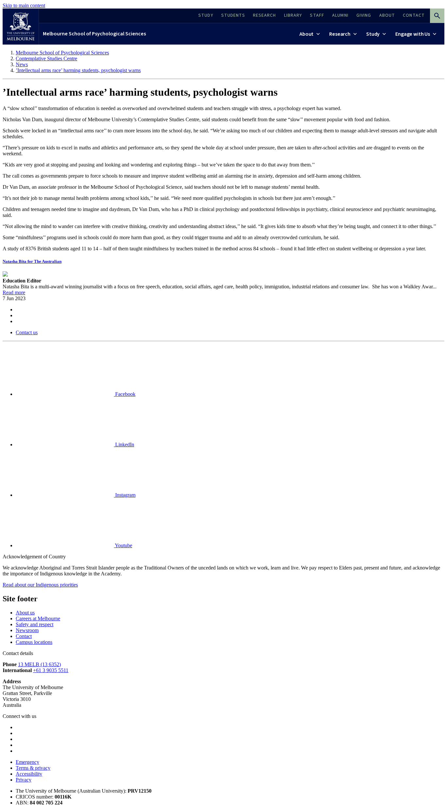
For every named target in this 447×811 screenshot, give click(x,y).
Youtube (123, 545)
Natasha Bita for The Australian (32, 261)
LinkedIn (124, 444)
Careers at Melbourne (38, 618)
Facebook (124, 394)
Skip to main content (24, 5)
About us (25, 612)
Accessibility (29, 774)
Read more (14, 292)
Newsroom (27, 630)
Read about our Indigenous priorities (40, 585)
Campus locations (34, 642)
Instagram (124, 495)
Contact (24, 636)
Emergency (27, 762)
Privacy (23, 779)
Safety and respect (34, 624)
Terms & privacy (33, 768)
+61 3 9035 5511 (50, 670)
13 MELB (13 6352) (39, 664)
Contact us (27, 332)
